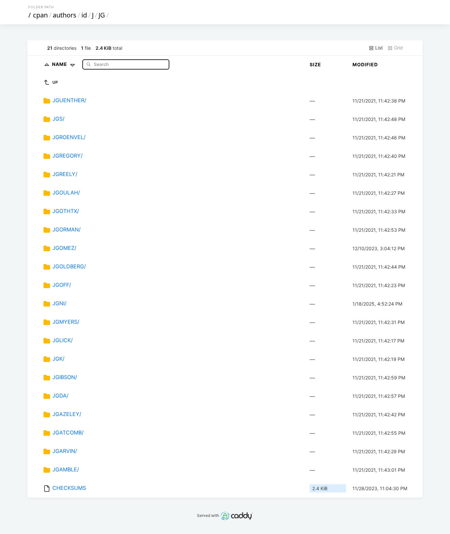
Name (60, 64)
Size (315, 64)
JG (101, 15)
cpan (40, 15)
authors (64, 15)
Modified (365, 64)
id (84, 15)
